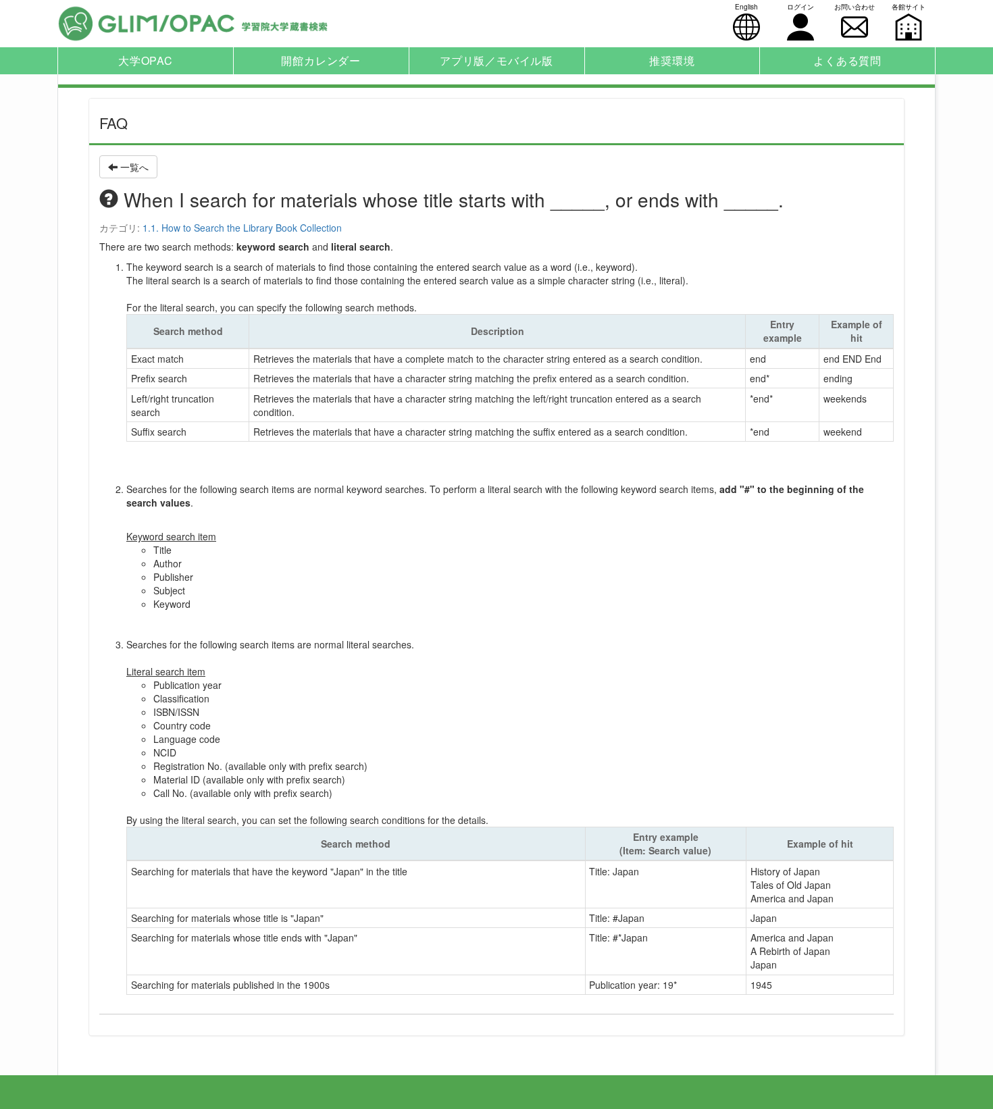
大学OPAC (145, 60)
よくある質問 (847, 60)
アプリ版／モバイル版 (496, 60)
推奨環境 (671, 60)
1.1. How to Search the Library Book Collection (242, 227)
